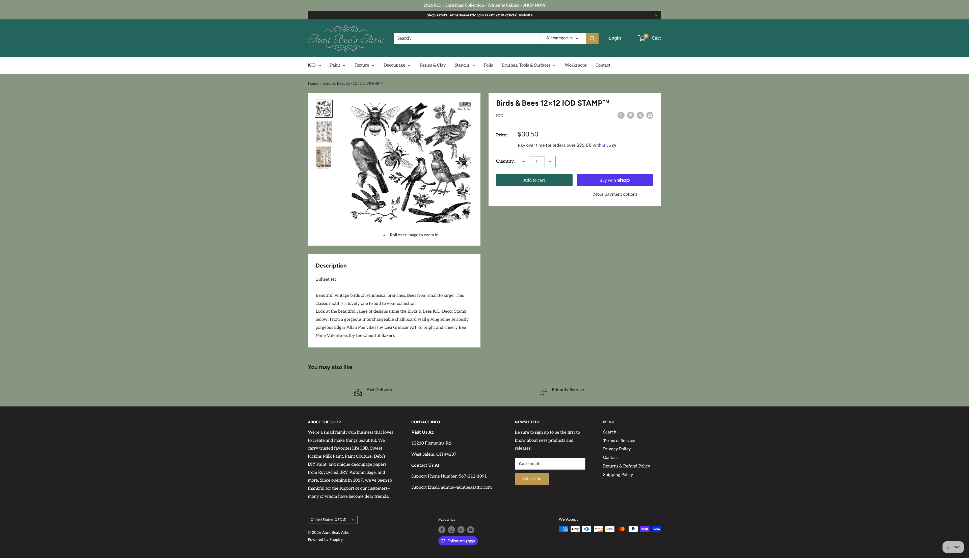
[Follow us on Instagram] (451, 529)
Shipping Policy (618, 474)
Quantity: (505, 161)
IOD (312, 65)
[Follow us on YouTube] (470, 529)
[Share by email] (649, 115)
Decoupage (394, 65)
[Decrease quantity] (523, 161)
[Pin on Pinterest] (630, 115)
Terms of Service (619, 440)
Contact (603, 65)
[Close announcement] (656, 15)
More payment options (615, 194)
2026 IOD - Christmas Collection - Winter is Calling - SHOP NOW (484, 5)
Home (313, 83)
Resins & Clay (433, 65)
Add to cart (534, 180)
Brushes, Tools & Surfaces (526, 65)
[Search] (592, 38)
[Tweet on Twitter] (640, 115)
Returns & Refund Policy (626, 466)
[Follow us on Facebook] (441, 529)
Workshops (576, 65)
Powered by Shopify (325, 539)
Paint (335, 65)
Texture (362, 65)
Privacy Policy (617, 449)
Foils (488, 65)
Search (609, 432)
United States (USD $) (328, 520)
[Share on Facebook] (621, 115)
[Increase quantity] (550, 161)
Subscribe (531, 478)
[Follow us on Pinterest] (461, 529)
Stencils (462, 65)
